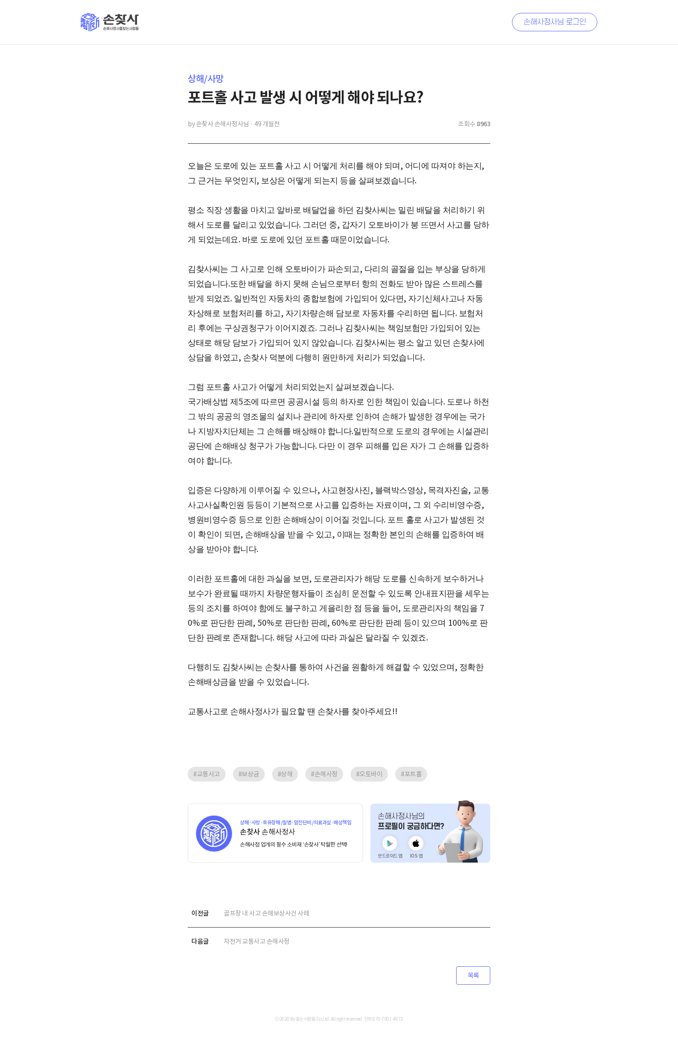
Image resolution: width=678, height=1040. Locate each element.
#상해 (285, 774)
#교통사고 (206, 774)
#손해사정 (324, 774)
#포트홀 (411, 774)
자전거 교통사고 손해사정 (257, 941)
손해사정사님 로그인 (554, 22)
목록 (473, 975)
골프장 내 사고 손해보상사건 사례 (266, 913)
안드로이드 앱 (390, 856)
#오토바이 (369, 774)
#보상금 (248, 774)
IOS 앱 (416, 856)
